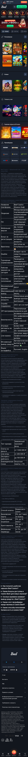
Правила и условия (7, 692)
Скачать (24, 2)
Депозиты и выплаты (8, 688)
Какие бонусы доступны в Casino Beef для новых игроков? (14, 592)
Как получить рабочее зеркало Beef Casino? (11, 587)
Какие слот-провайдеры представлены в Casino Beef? (13, 603)
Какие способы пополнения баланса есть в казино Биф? (13, 609)
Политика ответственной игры (11, 707)
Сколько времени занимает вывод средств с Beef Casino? (13, 598)
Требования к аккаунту (9, 702)
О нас (3, 675)
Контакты (5, 679)
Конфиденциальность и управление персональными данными (12, 697)
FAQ (3, 683)
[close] (1, 2)
